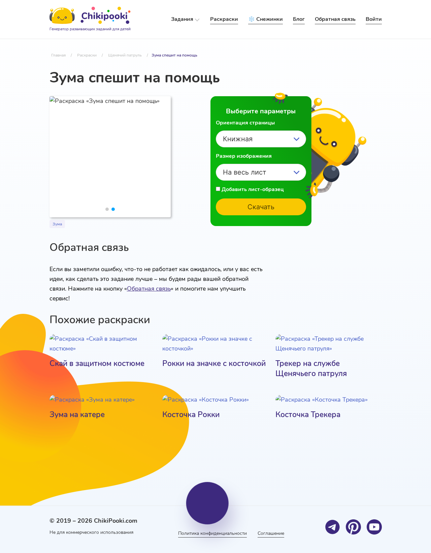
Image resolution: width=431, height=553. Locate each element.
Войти (374, 19)
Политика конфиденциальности (212, 533)
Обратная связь (149, 289)
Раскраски (224, 19)
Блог (299, 19)
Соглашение (271, 533)
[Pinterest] (353, 526)
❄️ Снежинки (265, 19)
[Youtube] (374, 526)
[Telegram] (332, 526)
